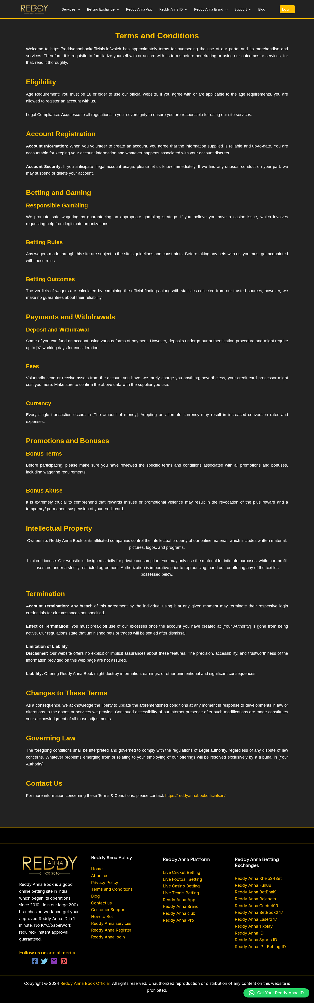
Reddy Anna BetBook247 (259, 912)
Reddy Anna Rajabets (255, 898)
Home (97, 868)
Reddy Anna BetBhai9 (256, 892)
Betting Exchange (101, 9)
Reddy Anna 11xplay (254, 926)
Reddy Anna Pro (178, 920)
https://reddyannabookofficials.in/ (195, 795)
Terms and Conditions (112, 889)
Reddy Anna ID (171, 9)
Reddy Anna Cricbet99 (256, 905)
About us (99, 875)
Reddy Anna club (179, 913)
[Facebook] (34, 961)
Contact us (101, 903)
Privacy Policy (104, 882)
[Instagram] (54, 961)
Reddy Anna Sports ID (256, 939)
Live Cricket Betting (181, 872)
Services (69, 9)
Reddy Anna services (111, 923)
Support (240, 9)
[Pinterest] (63, 961)
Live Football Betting (182, 879)
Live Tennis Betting (181, 892)
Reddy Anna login (108, 937)
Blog (261, 9)
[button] (78, 9)
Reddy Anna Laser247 (256, 919)
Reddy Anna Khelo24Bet (258, 878)
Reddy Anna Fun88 (253, 885)
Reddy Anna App (139, 9)
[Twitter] (44, 961)
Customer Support (108, 909)
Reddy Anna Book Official (84, 983)
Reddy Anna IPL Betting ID (260, 946)
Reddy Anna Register (111, 930)
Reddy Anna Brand (208, 9)
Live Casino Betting (181, 886)
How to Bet (102, 916)
